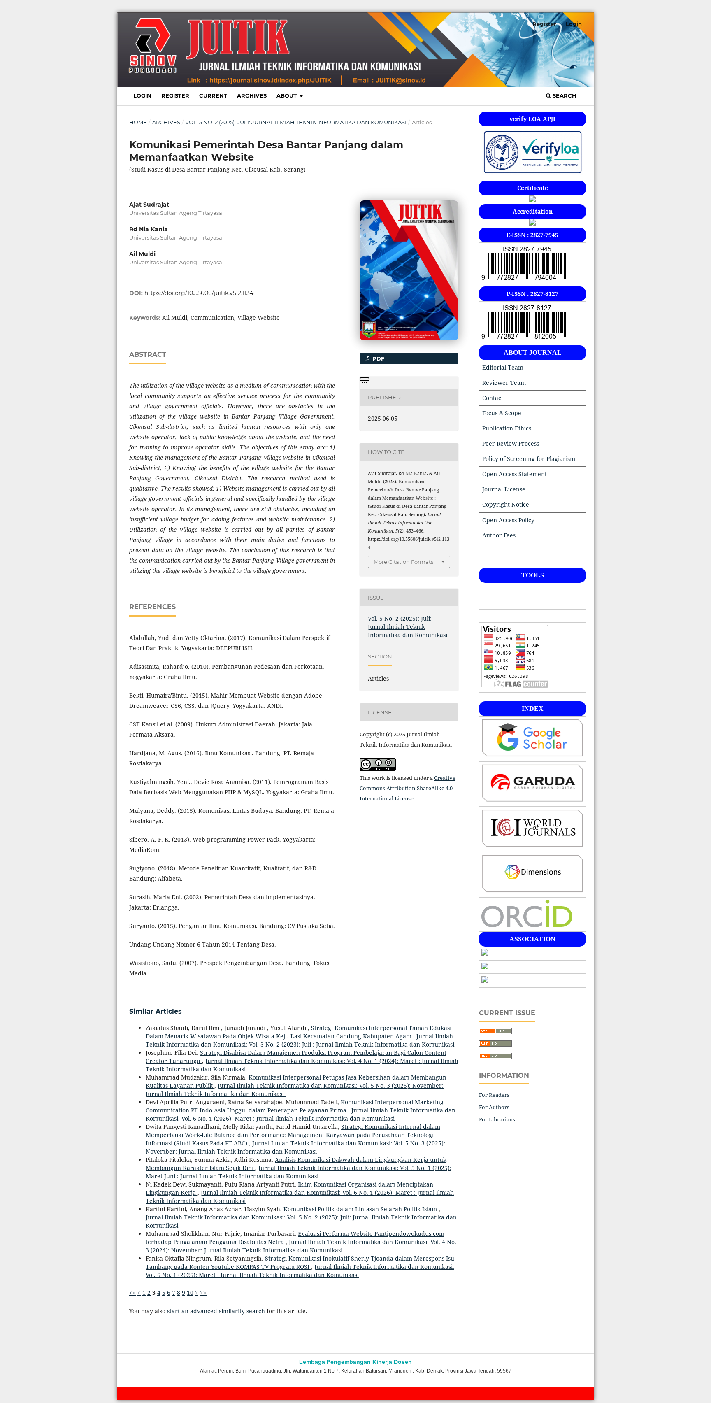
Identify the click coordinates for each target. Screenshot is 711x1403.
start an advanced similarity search (216, 1311)
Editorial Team (502, 367)
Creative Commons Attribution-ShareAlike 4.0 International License (407, 788)
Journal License (503, 489)
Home (138, 122)
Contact (492, 398)
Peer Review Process (510, 443)
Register (175, 95)
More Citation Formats (403, 561)
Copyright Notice (505, 504)
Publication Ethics (506, 428)
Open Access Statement (514, 474)
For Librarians (497, 1119)
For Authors (494, 1107)
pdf (377, 358)
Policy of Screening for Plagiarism (528, 459)
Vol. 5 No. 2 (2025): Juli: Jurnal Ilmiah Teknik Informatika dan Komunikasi (296, 122)
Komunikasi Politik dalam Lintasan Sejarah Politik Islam (361, 1209)
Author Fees (499, 535)
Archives (252, 95)
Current (213, 95)
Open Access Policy (508, 520)
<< (132, 1292)
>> (203, 1292)
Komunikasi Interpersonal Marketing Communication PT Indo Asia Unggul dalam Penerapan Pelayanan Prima (295, 1106)
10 (190, 1292)
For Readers (494, 1094)
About (287, 95)
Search (563, 95)
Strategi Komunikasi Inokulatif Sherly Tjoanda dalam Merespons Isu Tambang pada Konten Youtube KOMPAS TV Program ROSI (300, 1262)
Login (142, 95)
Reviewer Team (504, 382)
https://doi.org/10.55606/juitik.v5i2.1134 (198, 293)
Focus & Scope (501, 413)
